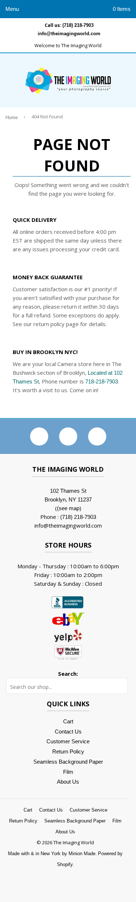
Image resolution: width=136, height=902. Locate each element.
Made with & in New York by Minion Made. (52, 853)
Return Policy (68, 751)
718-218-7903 (101, 381)
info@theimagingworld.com (69, 33)
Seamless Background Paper (68, 762)
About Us (68, 782)
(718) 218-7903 (78, 25)
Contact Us (68, 731)
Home (11, 117)
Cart (68, 721)
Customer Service (68, 741)
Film (68, 772)
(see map (68, 508)
